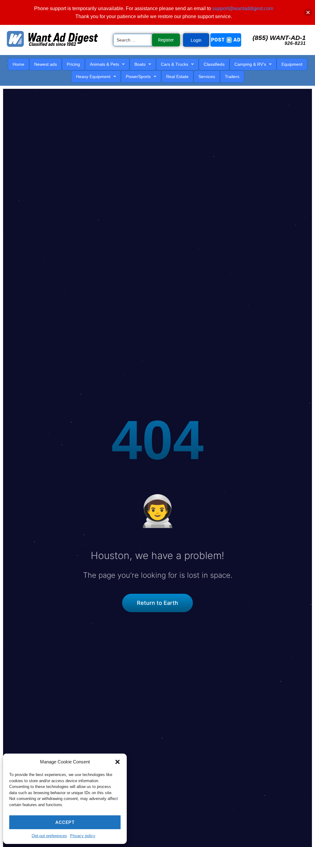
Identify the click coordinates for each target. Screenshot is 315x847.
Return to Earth (157, 603)
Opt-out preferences (49, 835)
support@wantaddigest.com (242, 8)
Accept (65, 822)
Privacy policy (82, 835)
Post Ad (226, 40)
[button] (117, 762)
